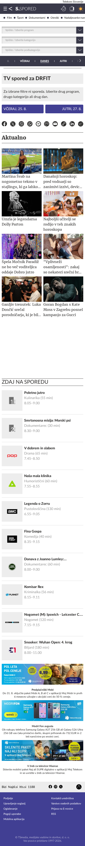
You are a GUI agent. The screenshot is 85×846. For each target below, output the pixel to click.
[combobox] (5, 30)
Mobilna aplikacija (13, 819)
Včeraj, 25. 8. (15, 109)
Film (9, 17)
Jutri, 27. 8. (72, 109)
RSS (53, 814)
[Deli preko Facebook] (4, 124)
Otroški (55, 17)
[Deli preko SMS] (46, 124)
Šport (20, 17)
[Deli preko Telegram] (80, 124)
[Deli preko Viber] (21, 124)
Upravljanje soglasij (14, 803)
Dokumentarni (37, 17)
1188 (31, 787)
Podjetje (8, 798)
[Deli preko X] (12, 124)
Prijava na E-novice (62, 808)
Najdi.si (13, 787)
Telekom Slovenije (73, 1)
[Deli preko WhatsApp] (29, 124)
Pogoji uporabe (12, 814)
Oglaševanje (10, 808)
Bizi (4, 787)
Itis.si (22, 787)
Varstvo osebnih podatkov (66, 803)
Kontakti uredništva (62, 798)
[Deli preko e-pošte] (55, 124)
